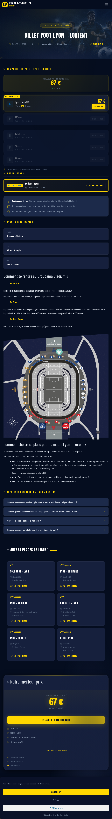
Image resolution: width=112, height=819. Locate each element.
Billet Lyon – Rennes (18, 647)
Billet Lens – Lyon (68, 650)
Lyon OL (82, 44)
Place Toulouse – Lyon (19, 580)
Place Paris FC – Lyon (69, 615)
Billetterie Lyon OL (16, 742)
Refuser (56, 800)
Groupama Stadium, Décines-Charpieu (56, 44)
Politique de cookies (49, 815)
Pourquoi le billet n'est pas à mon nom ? (24, 520)
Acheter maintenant (58, 720)
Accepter (56, 792)
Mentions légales (62, 815)
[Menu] (107, 4)
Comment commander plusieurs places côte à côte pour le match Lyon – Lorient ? (42, 502)
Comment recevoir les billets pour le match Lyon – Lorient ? (32, 530)
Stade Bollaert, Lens (69, 647)
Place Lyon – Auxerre (18, 615)
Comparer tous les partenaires (54, 750)
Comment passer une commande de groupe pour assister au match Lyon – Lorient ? (42, 511)
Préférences (56, 808)
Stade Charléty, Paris (69, 612)
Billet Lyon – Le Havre (69, 580)
